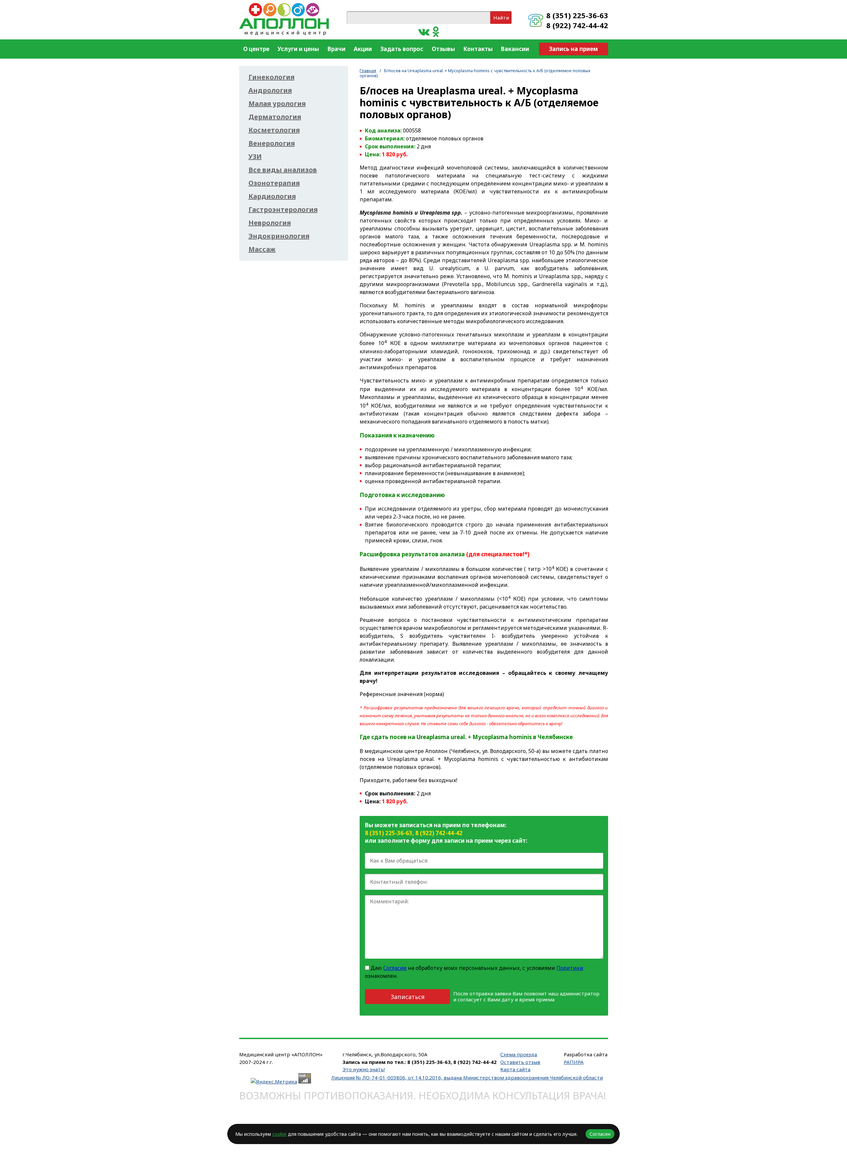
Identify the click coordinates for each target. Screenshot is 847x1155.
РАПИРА (574, 1062)
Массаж (262, 249)
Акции (363, 49)
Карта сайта (515, 1069)
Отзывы (443, 49)
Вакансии (515, 49)
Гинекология (271, 77)
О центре (256, 49)
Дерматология (274, 117)
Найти (501, 17)
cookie (279, 1134)
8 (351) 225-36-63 (577, 15)
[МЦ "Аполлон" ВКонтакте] (423, 31)
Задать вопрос (401, 49)
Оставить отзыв (520, 1062)
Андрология (270, 90)
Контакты (478, 49)
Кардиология (272, 196)
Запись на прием (573, 49)
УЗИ (255, 156)
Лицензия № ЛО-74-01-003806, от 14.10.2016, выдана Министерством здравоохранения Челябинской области (467, 1077)
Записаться (407, 997)
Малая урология (277, 103)
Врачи (336, 49)
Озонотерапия (274, 183)
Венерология (271, 143)
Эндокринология (278, 236)
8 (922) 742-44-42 (577, 25)
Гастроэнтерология (283, 209)
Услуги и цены (298, 49)
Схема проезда (518, 1054)
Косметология (274, 130)
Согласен (600, 1134)
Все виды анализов (282, 170)
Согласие (395, 968)
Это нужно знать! (363, 1069)
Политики (570, 968)
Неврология (269, 223)
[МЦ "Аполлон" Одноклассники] (436, 31)
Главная (368, 71)
